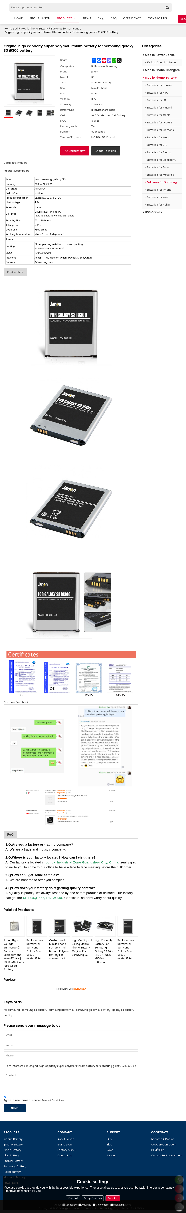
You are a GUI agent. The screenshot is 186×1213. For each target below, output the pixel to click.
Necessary (71, 1204)
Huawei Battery (13, 1161)
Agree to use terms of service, (34, 1100)
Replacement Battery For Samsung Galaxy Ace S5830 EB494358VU (35, 949)
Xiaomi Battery (13, 1139)
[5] (71, 674)
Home (8, 28)
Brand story (64, 1144)
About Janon (65, 1139)
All (16, 28)
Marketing (118, 1204)
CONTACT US (157, 18)
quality (8, 1015)
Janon (111, 1155)
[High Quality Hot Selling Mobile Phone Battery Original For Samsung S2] (82, 926)
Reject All (73, 1198)
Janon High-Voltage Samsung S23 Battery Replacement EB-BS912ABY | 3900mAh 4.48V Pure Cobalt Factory (14, 954)
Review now (79, 988)
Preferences (102, 1204)
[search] (167, 7)
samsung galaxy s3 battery (93, 1010)
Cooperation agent (163, 1144)
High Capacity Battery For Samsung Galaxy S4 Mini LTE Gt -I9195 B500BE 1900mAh (104, 951)
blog (101, 18)
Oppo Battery (12, 1150)
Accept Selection (93, 1198)
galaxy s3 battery (123, 1010)
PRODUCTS (64, 18)
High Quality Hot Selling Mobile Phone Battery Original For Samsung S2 (82, 947)
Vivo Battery (11, 1155)
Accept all (113, 1198)
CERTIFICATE (132, 18)
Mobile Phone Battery (34, 28)
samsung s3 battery (34, 1010)
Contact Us (64, 1155)
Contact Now (77, 151)
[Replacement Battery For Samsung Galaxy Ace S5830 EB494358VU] (37, 926)
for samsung (12, 1010)
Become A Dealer (162, 1139)
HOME (18, 18)
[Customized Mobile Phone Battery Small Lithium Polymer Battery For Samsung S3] (59, 926)
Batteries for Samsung (65, 28)
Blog (109, 1144)
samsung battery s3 (61, 1010)
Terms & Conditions (53, 1100)
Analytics (86, 1204)
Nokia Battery (12, 1172)
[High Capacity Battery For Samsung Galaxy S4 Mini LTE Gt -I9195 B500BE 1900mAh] (105, 926)
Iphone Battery (13, 1144)
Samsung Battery (15, 1166)
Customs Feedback (16, 702)
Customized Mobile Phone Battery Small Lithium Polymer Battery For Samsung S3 (59, 949)
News (110, 1150)
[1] (71, 323)
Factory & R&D (66, 1150)
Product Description (16, 171)
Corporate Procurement (166, 1155)
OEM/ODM (157, 1150)
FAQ (114, 18)
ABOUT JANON (39, 18)
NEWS (87, 18)
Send (15, 1108)
